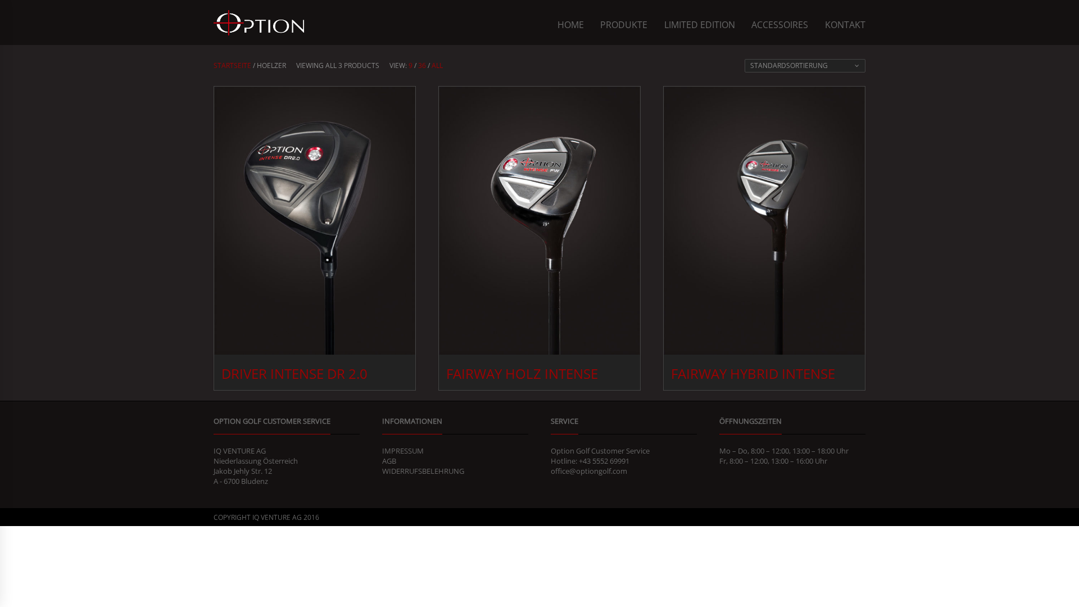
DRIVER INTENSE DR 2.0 (294, 373)
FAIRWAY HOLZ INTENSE (522, 373)
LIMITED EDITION (699, 25)
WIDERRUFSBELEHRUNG (423, 471)
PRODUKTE (623, 25)
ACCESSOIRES (779, 25)
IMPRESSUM (403, 451)
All (437, 65)
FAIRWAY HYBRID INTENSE (753, 373)
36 (422, 65)
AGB (389, 461)
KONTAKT (845, 25)
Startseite (232, 65)
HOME (570, 25)
